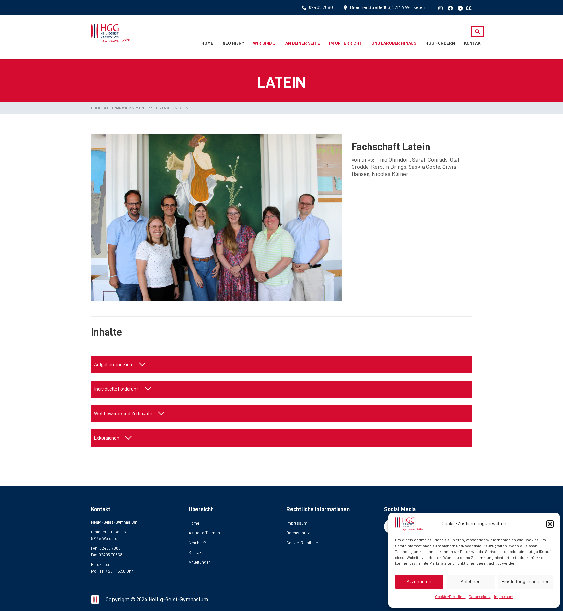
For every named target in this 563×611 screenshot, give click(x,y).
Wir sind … (264, 43)
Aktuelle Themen (204, 533)
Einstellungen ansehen (526, 581)
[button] (550, 524)
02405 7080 (110, 548)
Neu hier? (233, 43)
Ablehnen (471, 581)
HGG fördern (440, 43)
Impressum (503, 597)
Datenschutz (480, 597)
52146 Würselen (105, 538)
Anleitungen (200, 562)
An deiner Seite (302, 43)
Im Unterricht (345, 43)
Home (207, 43)
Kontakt (474, 43)
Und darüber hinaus (393, 43)
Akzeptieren (419, 581)
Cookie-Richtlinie (450, 597)
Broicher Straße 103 (108, 532)
